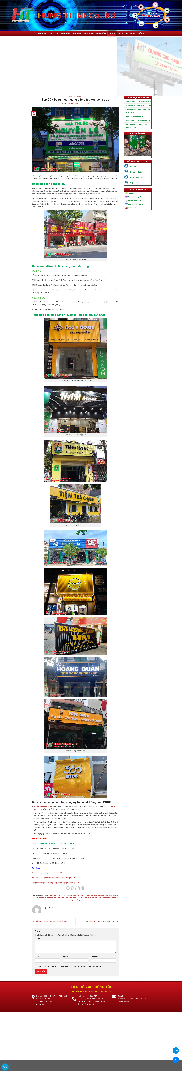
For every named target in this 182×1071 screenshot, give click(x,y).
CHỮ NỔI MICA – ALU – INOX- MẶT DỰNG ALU (138, 121)
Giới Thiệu (53, 33)
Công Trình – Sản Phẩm (70, 33)
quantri (86, 114)
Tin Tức (112, 33)
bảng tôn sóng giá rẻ (61, 908)
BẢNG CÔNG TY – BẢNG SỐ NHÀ (138, 112)
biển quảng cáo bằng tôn (78, 908)
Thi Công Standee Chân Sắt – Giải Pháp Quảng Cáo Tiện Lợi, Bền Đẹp (138, 152)
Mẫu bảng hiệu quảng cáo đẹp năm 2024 (47, 884)
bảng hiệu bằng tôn (79, 906)
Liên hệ (141, 33)
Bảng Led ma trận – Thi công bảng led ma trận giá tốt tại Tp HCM (56, 893)
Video (120, 33)
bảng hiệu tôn (103, 906)
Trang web (95, 967)
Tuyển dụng (130, 33)
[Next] (176, 71)
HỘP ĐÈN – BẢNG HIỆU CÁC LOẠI (138, 116)
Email (65, 967)
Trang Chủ (41, 33)
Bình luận (39, 949)
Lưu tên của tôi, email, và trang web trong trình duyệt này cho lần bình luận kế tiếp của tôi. (70, 977)
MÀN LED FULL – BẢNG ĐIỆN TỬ (137, 131)
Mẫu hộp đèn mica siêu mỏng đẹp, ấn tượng (51, 932)
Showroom (88, 33)
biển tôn (91, 908)
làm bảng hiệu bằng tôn (103, 908)
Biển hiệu (72, 107)
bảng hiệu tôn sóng (46, 908)
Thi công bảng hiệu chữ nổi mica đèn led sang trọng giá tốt (53, 888)
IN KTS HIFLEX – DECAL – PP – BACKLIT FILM (136, 136)
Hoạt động (101, 33)
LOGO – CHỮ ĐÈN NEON (134, 127)
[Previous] (6, 71)
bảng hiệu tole (92, 906)
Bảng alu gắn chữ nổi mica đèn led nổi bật (100, 932)
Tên (37, 967)
